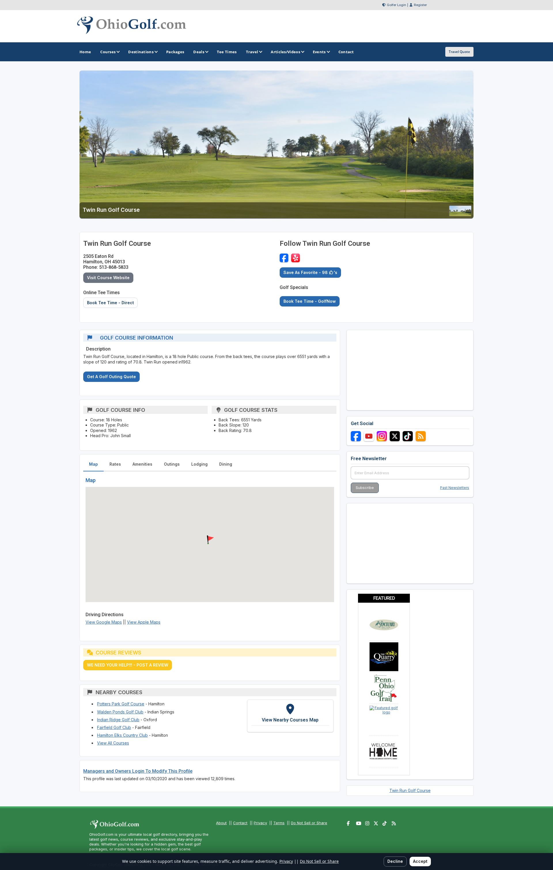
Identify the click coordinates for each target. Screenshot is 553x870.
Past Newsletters (454, 488)
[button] (209, 540)
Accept (420, 861)
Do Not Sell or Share (309, 822)
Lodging (199, 464)
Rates (115, 464)
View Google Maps (104, 622)
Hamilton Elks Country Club (122, 735)
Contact (240, 822)
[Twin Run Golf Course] (460, 215)
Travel (252, 51)
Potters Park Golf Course (120, 703)
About (221, 822)
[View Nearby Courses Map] (290, 716)
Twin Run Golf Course (410, 790)
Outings (172, 464)
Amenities (142, 464)
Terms (279, 822)
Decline (395, 861)
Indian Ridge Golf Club (118, 719)
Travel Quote (459, 51)
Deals (198, 51)
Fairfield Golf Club (114, 727)
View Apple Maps (143, 622)
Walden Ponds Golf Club (120, 711)
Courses (107, 51)
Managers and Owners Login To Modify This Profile (137, 771)
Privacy (260, 822)
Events (319, 51)
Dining (225, 464)
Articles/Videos (285, 51)
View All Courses (113, 742)
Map (93, 464)
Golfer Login (396, 5)
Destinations (141, 51)
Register (420, 5)
